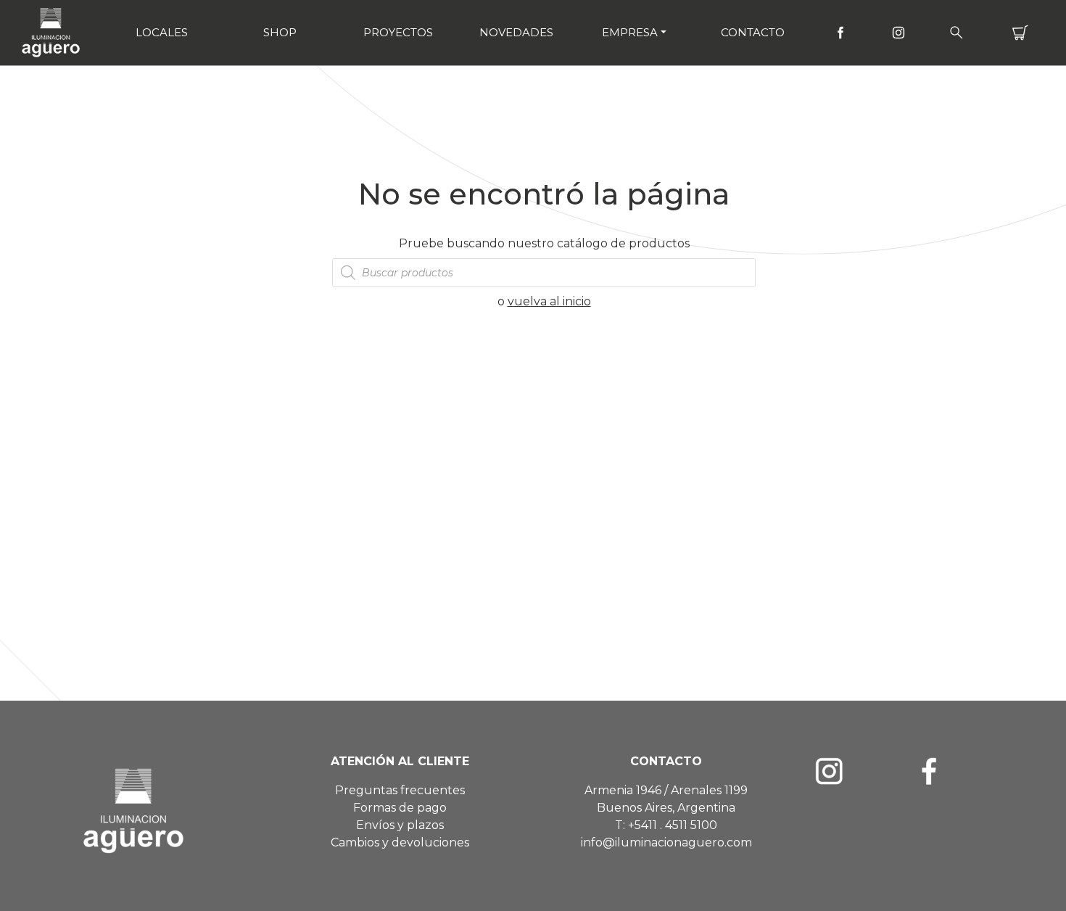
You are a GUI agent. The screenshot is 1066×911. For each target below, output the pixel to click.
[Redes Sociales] (840, 33)
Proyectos (398, 32)
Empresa (630, 32)
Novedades (516, 32)
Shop (280, 32)
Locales (162, 32)
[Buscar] (956, 33)
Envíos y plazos (400, 825)
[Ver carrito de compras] (1020, 33)
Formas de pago (400, 808)
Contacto (753, 32)
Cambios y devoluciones (400, 842)
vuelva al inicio (549, 301)
